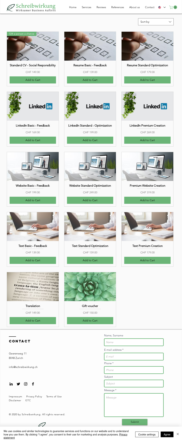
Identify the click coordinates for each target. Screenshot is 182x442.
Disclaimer (15, 400)
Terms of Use (54, 396)
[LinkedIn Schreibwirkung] (11, 384)
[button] (173, 7)
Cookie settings (147, 434)
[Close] (178, 434)
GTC (28, 400)
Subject (108, 376)
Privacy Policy (34, 396)
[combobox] (156, 21)
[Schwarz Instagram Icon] (25, 384)
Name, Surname (113, 335)
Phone (108, 363)
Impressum (15, 396)
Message (109, 390)
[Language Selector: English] (162, 7)
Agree (167, 434)
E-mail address (113, 349)
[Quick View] (90, 46)
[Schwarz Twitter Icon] (18, 384)
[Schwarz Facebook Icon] (33, 384)
